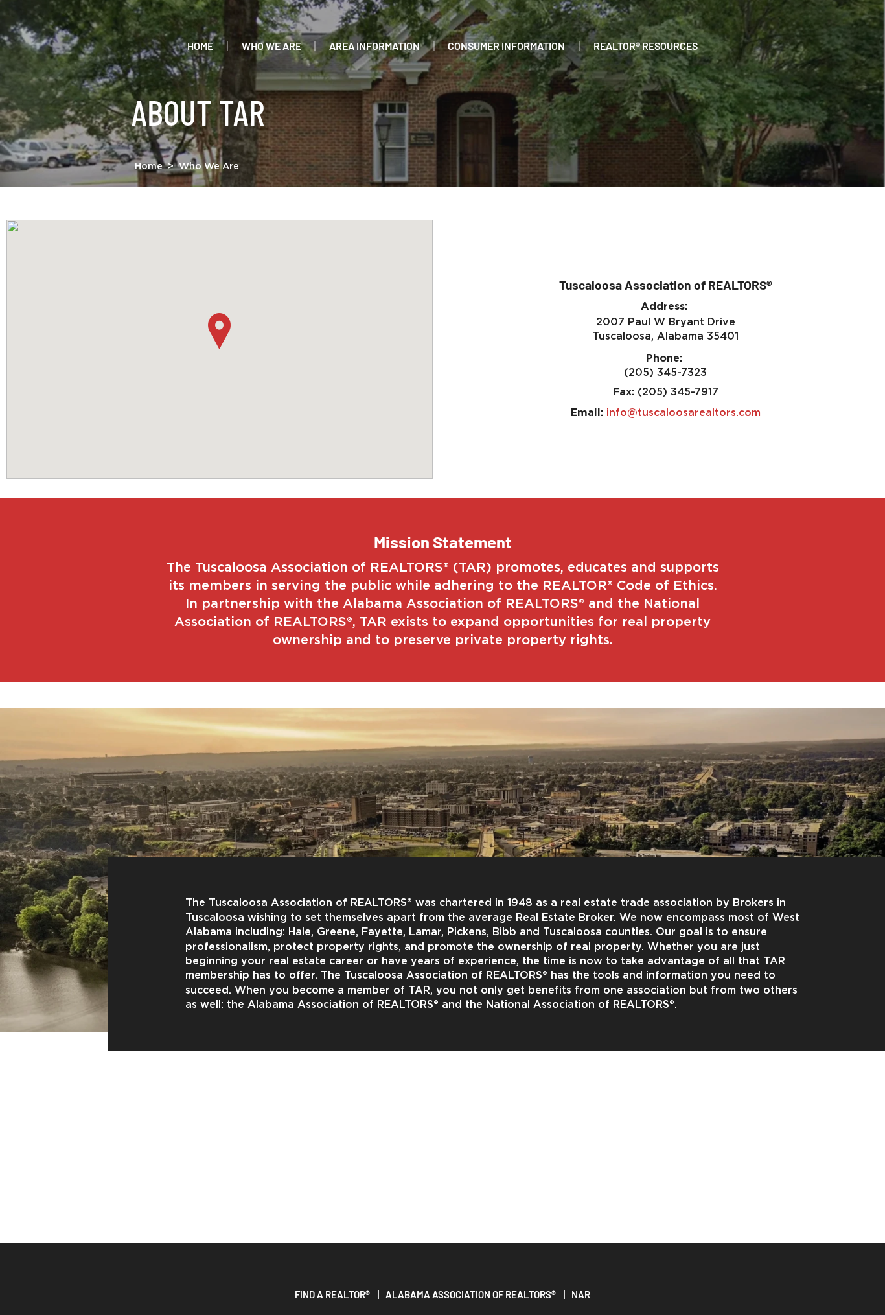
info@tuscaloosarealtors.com (683, 413)
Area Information (374, 46)
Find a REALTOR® (332, 1294)
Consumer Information (506, 46)
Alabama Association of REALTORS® (470, 1294)
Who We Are (271, 46)
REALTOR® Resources (645, 46)
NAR (580, 1294)
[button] (219, 331)
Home (200, 46)
